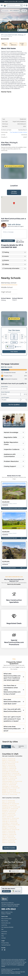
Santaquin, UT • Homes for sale (9, 805)
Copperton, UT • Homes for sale (9, 783)
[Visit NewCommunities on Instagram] (4, 950)
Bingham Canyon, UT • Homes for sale (11, 792)
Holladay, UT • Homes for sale (9, 766)
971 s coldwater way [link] (15, 10)
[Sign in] (26, 5)
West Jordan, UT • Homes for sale (10, 786)
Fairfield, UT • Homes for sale (9, 815)
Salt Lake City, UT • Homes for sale (10, 762)
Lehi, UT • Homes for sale (8, 836)
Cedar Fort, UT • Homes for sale (9, 819)
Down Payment (5, 392)
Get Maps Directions (14, 192)
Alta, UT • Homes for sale (8, 816)
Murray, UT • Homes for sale (8, 758)
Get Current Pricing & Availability (15, 166)
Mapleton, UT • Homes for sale (9, 839)
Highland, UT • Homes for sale (9, 834)
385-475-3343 (20, 242)
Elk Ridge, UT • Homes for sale (9, 828)
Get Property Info (14, 318)
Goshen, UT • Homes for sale (9, 832)
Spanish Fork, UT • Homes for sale (10, 808)
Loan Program (5, 397)
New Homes (13, 747)
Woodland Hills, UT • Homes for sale (10, 803)
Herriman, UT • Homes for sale (9, 768)
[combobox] (15, 5)
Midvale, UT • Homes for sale (9, 770)
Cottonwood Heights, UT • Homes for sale (12, 781)
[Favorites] (24, 5)
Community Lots (21, 747)
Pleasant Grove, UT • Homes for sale (10, 829)
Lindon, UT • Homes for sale (8, 837)
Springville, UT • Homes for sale (9, 810)
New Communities (5, 747)
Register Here (15, 871)
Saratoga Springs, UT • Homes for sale (11, 807)
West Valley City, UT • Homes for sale (11, 787)
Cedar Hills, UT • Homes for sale (9, 821)
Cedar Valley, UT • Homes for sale (10, 823)
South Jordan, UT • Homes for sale (10, 771)
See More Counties (10, 847)
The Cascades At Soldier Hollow (18, 132)
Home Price (4, 386)
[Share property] (25, 10)
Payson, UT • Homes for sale (8, 842)
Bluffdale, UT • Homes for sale (9, 791)
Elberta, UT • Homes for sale (8, 826)
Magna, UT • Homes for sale (8, 760)
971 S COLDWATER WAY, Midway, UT (13, 35)
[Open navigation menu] (2, 5)
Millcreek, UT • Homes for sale (9, 776)
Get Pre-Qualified (14, 404)
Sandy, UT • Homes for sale (8, 763)
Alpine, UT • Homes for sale (8, 813)
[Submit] (21, 5)
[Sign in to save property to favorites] (23, 10)
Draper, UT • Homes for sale (8, 779)
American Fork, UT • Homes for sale (10, 818)
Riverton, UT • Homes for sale (9, 784)
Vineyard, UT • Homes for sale (9, 811)
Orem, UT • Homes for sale (8, 840)
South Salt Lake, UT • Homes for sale (10, 773)
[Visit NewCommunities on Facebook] (2, 950)
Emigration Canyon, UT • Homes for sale (11, 775)
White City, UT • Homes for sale (9, 794)
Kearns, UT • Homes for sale (8, 765)
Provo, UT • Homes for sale (8, 800)
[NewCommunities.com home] (4, 5)
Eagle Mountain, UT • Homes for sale (11, 824)
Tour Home (14, 351)
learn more (21, 424)
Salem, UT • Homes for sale (8, 802)
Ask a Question (8, 240)
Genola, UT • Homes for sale (8, 831)
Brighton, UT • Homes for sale (9, 789)
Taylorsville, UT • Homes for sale (9, 778)
